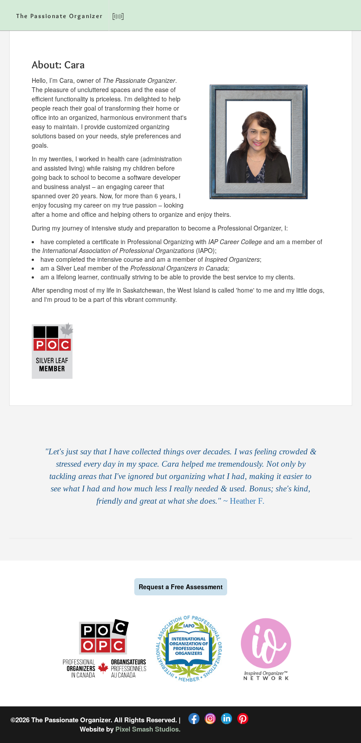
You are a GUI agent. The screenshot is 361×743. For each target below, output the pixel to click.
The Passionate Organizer (59, 16)
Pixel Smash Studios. (147, 729)
